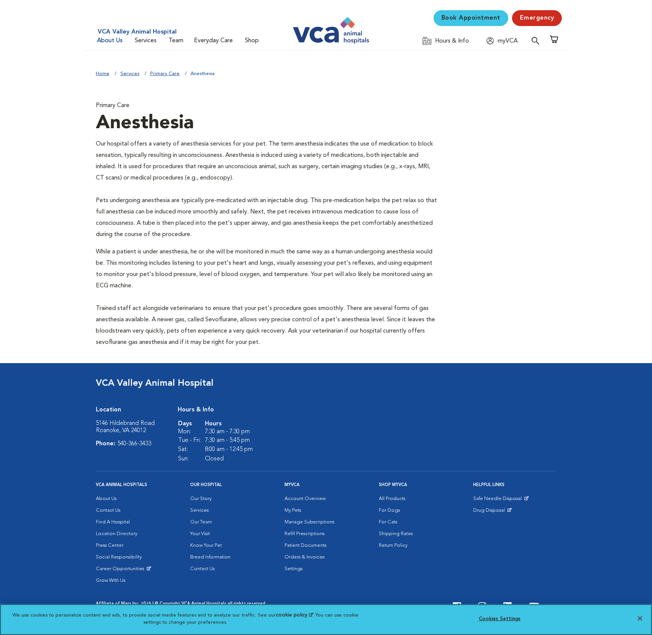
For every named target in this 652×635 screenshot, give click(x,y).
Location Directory (116, 533)
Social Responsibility (119, 557)
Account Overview (305, 498)
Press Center (109, 545)
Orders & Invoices (304, 557)
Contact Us (108, 510)
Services (146, 41)
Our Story (201, 498)
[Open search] (537, 40)
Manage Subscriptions (309, 522)
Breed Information (210, 557)
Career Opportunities (121, 570)
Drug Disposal (492, 512)
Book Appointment (470, 18)
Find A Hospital (113, 522)
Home (102, 73)
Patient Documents (305, 545)
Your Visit (200, 533)
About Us (110, 41)
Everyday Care (213, 41)
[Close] (640, 618)
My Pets (292, 510)
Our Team (201, 522)
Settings (293, 568)
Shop (252, 41)
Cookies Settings (500, 619)
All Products (392, 498)
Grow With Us (110, 580)
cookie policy (294, 615)
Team (176, 41)
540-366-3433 (134, 444)
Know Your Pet (206, 545)
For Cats (388, 522)
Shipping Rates (396, 533)
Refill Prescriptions (304, 533)
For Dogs (389, 510)
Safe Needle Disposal (498, 500)
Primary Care (165, 73)
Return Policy (393, 545)
